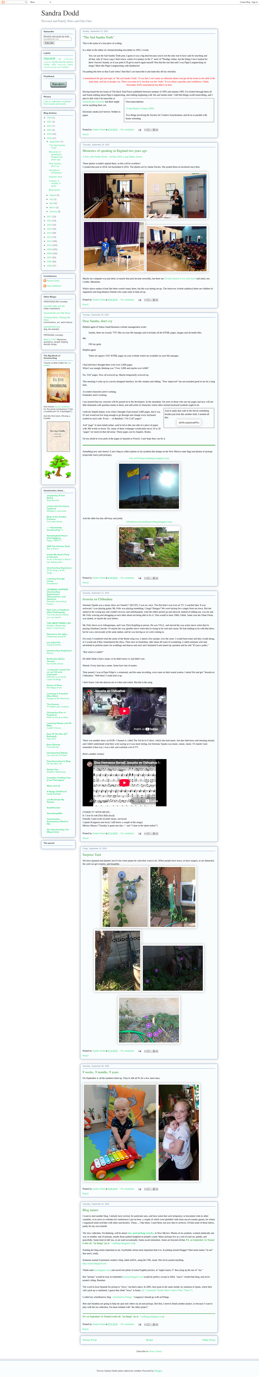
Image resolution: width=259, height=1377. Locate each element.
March (52, 207)
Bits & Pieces (53, 549)
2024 (49, 117)
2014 (49, 229)
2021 (49, 126)
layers (70, 65)
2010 (49, 245)
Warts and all (53, 786)
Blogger (158, 1371)
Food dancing (52, 747)
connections (68, 59)
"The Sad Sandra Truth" (98, 37)
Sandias (65, 67)
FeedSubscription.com (60, 46)
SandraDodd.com (52, 327)
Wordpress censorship (56, 511)
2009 (49, 249)
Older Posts (208, 1339)
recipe (59, 67)
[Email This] (145, 129)
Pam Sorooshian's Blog (59, 761)
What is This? (50, 339)
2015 (49, 225)
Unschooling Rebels (57, 753)
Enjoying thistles (54, 645)
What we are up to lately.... (58, 717)
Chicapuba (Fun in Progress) (56, 713)
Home (149, 1339)
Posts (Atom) (155, 1351)
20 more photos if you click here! (180, 278)
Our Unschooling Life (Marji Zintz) (58, 830)
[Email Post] (139, 129)
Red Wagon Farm (54, 688)
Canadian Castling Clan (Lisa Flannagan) (59, 778)
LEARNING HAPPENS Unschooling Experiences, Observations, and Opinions (57, 594)
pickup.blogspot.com (133, 1277)
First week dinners (55, 521)
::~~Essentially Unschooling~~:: (55, 528)
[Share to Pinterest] (156, 129)
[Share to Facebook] (154, 129)
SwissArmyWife (55, 813)
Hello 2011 (51, 739)
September (55, 141)
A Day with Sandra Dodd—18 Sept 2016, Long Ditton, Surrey (112, 156)
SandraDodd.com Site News (57, 313)
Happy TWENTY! (54, 540)
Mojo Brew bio (53, 500)
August (53, 195)
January (53, 211)
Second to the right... (57, 634)
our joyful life (53, 642)
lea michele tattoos (55, 664)
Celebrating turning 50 (56, 636)
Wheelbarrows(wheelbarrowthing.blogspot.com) (149, 521)
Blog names (90, 1210)
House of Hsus (54, 685)
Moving (50, 653)
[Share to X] (151, 129)
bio (60, 59)
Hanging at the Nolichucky (58, 698)
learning (46, 67)
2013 (49, 233)
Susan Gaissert (62, 406)
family (55, 62)
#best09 (49, 58)
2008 (49, 253)
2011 (49, 241)
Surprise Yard (92, 854)
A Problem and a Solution (58, 707)
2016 (49, 220)
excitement (48, 62)
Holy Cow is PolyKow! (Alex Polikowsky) (58, 611)
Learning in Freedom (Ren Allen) (57, 694)
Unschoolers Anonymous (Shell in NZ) (57, 821)
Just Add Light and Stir (54, 306)
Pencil (85, 134)
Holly (54, 65)
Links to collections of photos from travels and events (57, 102)
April (51, 203)
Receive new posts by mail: (56, 36)
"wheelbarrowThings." (122, 1297)
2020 (49, 130)
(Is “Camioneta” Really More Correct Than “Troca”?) (167, 1290)
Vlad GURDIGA (54, 286)
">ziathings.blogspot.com (122, 1243)
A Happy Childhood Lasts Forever (57, 792)
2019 (49, 134)
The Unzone (53, 704)
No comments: (128, 129)
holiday (47, 65)
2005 (49, 266)
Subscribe (49, 43)
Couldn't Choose (54, 728)
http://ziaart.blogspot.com (94, 1263)
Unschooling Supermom (59, 568)
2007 (49, 257)
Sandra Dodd (60, 12)
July (51, 199)
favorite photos (66, 62)
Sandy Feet (52, 769)
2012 (49, 237)
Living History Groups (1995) (140, 108)
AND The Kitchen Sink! (58, 546)
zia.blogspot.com (102, 1270)
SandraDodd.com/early (93, 101)
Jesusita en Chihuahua (97, 599)
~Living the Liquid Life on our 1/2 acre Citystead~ (58, 672)
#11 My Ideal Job (54, 764)
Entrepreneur (52, 583)
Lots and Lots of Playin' (57, 755)
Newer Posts (90, 1339)
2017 (49, 216)
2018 (49, 138)
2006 (49, 261)
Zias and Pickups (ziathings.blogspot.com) (149, 458)
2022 (49, 121)
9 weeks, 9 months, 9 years (101, 1072)
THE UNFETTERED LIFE (59, 623)
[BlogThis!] (148, 129)
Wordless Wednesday (56, 772)
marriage (53, 67)
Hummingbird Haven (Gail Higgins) (57, 536)
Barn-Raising (53, 744)
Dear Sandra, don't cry (97, 321)
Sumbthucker (53, 807)
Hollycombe (62, 64)
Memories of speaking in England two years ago (115, 150)
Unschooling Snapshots (59, 650)
